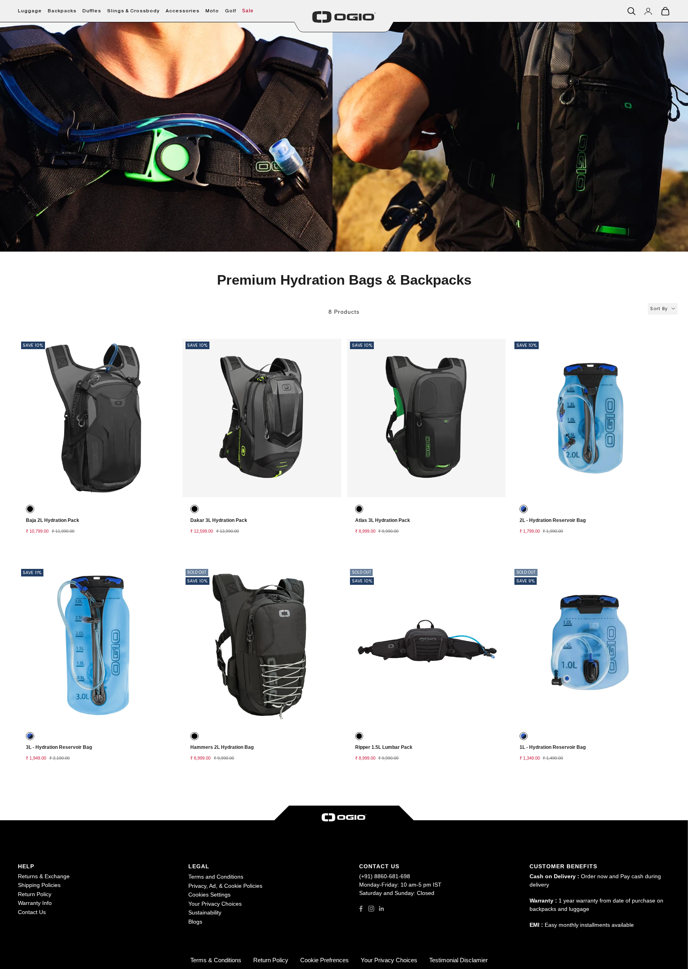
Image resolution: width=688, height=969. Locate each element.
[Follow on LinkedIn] (381, 908)
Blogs (195, 921)
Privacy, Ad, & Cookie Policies (225, 886)
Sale (248, 11)
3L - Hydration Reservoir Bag (59, 747)
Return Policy (34, 894)
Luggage (30, 11)
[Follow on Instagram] (371, 908)
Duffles (91, 11)
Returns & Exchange (44, 876)
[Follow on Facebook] (361, 908)
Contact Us (32, 912)
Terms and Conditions (215, 876)
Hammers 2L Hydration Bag (222, 747)
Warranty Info (35, 903)
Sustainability (204, 912)
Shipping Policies (39, 885)
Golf (230, 11)
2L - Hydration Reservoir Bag (553, 520)
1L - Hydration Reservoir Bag (553, 747)
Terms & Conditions (215, 960)
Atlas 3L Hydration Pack (382, 520)
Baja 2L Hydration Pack (52, 520)
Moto (212, 11)
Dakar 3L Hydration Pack (218, 520)
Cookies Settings (209, 894)
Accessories (182, 11)
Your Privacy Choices (215, 904)
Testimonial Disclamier (458, 960)
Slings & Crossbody (133, 11)
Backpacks (62, 11)
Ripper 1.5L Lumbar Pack (383, 747)
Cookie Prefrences (324, 960)
